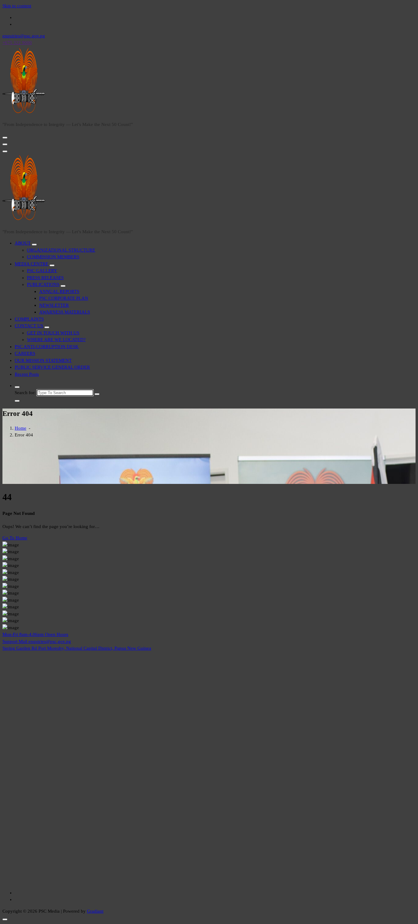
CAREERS (25, 353)
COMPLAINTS (29, 319)
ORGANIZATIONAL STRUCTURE (61, 250)
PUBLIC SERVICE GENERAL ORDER (52, 367)
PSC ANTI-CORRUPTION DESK (47, 346)
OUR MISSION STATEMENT (43, 360)
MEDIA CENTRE (31, 263)
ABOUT (23, 243)
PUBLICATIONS (43, 284)
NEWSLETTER (54, 305)
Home (20, 428)
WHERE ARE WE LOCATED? (56, 339)
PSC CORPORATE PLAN (63, 298)
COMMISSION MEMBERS (53, 256)
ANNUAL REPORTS (59, 291)
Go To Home (14, 537)
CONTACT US (29, 325)
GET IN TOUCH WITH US (53, 332)
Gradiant (95, 911)
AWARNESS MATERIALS (64, 312)
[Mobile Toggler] (34, 244)
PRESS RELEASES (45, 277)
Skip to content (16, 5)
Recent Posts (27, 374)
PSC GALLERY (42, 270)
